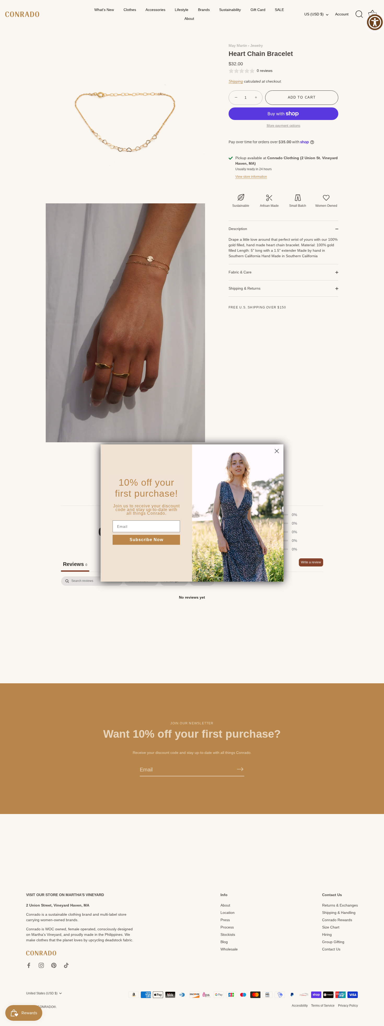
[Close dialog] (276, 451)
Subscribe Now (146, 539)
